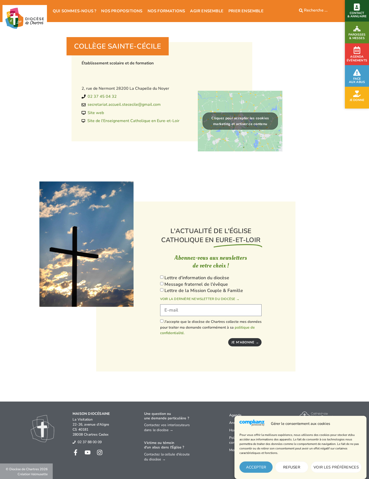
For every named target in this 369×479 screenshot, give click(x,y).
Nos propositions (121, 11)
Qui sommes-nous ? (74, 11)
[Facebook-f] (76, 452)
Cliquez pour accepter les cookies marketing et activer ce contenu (240, 121)
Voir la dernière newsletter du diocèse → (199, 299)
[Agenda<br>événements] (357, 50)
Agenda (235, 415)
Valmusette (39, 474)
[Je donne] (357, 94)
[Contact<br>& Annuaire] (356, 7)
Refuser (291, 467)
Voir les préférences (336, 467)
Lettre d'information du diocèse (196, 278)
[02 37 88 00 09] (74, 442)
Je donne (357, 100)
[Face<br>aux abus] (357, 72)
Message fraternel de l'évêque (196, 284)
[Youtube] (88, 452)
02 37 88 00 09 (90, 442)
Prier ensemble (246, 11)
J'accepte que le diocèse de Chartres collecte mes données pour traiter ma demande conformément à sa (211, 327)
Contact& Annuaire (357, 14)
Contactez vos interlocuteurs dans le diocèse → (167, 427)
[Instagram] (100, 452)
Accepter (256, 467)
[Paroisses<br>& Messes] (356, 28)
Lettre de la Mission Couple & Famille (203, 291)
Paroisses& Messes (357, 36)
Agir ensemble (206, 11)
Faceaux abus (357, 80)
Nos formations (166, 11)
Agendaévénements (357, 59)
